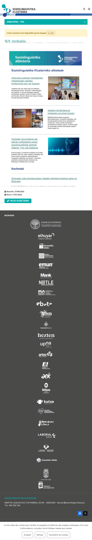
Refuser (40, 535)
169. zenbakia (78, 42)
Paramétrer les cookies (58, 535)
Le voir (51, 33)
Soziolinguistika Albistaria (58, 42)
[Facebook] (80, 513)
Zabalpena (38, 42)
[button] (84, 9)
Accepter (27, 535)
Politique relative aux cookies (59, 528)
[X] (85, 513)
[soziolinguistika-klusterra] (18, 8)
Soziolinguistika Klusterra (20, 42)
